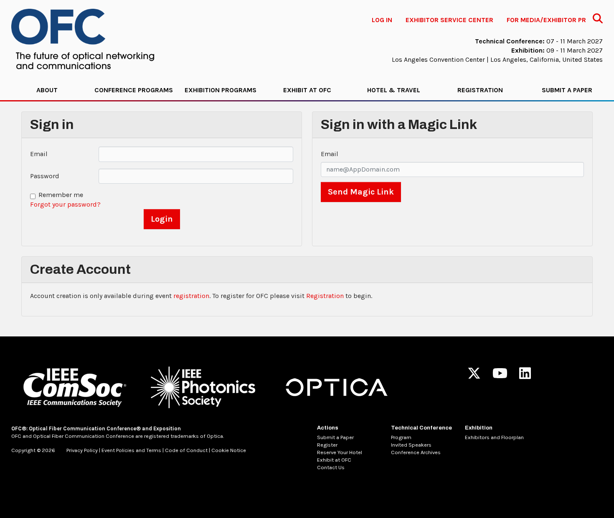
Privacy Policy (82, 450)
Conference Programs (133, 90)
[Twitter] (474, 376)
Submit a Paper (567, 90)
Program (401, 437)
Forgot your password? (65, 204)
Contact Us (331, 467)
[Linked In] (525, 376)
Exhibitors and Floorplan (494, 437)
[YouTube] (500, 376)
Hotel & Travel (393, 90)
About (47, 90)
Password (44, 176)
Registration (480, 90)
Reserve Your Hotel (339, 452)
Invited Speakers (411, 445)
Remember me (60, 195)
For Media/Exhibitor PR (546, 20)
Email (39, 154)
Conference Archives (416, 452)
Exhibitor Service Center (449, 20)
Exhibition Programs (220, 90)
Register (327, 445)
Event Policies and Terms (131, 450)
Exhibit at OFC (307, 90)
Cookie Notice (228, 450)
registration (191, 296)
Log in (382, 20)
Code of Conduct (186, 450)
